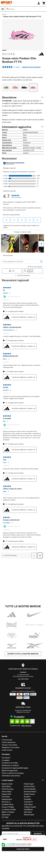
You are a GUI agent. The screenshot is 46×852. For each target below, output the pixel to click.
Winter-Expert (29, 814)
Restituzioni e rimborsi (10, 765)
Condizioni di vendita (10, 763)
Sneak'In (27, 796)
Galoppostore (7, 799)
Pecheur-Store (29, 786)
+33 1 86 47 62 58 (23, 679)
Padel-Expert (29, 784)
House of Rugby (8, 807)
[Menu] (2, 9)
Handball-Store (7, 804)
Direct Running (7, 789)
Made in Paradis (8, 812)
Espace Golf (6, 794)
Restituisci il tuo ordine (23, 712)
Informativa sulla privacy (11, 775)
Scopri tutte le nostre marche (23, 653)
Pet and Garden (30, 789)
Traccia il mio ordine (9, 745)
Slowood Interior (30, 791)
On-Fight (5, 817)
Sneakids (27, 799)
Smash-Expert (29, 794)
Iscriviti (38, 833)
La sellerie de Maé (9, 809)
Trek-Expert (28, 804)
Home (4, 14)
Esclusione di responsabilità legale (15, 768)
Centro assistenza (8, 742)
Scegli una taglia (23, 849)
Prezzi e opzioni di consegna (13, 773)
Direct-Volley (6, 791)
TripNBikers (28, 809)
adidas (8, 54)
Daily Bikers (6, 786)
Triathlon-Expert (30, 807)
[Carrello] (44, 3)
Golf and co (6, 802)
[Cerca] (8, 9)
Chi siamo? (6, 757)
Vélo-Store (28, 812)
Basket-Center (7, 784)
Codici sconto (7, 750)
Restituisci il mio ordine (10, 747)
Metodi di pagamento (10, 770)
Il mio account (7, 739)
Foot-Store (6, 796)
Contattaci (23, 672)
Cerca (12, 9)
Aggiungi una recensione (31, 67)
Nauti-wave (6, 814)
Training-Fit (28, 802)
